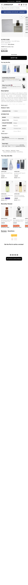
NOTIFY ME (14, 58)
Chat (9, 146)
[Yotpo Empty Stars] (4, 44)
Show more (4, 105)
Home (3, 150)
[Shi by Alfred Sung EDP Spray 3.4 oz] (12, 159)
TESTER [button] (8, 198)
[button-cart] (26, 4)
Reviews (4, 231)
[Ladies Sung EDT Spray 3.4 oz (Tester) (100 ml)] (12, 182)
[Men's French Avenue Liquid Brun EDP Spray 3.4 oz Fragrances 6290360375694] (11, 208)
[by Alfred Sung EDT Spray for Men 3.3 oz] (25, 159)
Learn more (4, 87)
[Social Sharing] (21, 16)
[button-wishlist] (24, 4)
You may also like (5, 62)
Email (6, 146)
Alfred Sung (13, 150)
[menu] (2, 4)
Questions (11, 231)
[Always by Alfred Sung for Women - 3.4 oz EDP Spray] (24, 16)
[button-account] (21, 4)
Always (17, 150)
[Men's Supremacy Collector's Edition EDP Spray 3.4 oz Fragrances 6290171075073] (23, 208)
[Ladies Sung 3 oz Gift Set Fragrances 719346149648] (25, 182)
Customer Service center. (20, 146)
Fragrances (8, 150)
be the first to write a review (14, 258)
